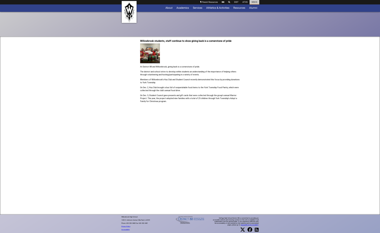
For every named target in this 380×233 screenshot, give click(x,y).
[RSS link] (256, 231)
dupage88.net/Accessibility (249, 225)
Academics (182, 7)
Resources (239, 7)
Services (197, 7)
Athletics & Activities (217, 7)
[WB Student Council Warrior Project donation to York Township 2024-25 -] (150, 61)
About (168, 7)
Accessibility (125, 230)
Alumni (253, 7)
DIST (236, 2)
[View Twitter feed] (241, 231)
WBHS (254, 2)
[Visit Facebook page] (248, 231)
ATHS (245, 2)
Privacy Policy (125, 226)
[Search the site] (229, 2)
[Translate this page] (223, 2)
